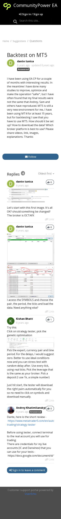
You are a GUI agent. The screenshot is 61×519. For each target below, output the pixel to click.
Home (5, 41)
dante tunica (25, 61)
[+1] (48, 182)
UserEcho (30, 494)
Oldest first (45, 173)
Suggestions (19, 41)
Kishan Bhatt (24, 319)
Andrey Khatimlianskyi (31, 408)
